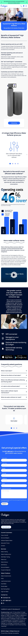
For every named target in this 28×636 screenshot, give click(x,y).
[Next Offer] (26, 2)
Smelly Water (4, 586)
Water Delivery (4, 562)
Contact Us (6, 598)
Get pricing (14, 123)
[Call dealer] (21, 6)
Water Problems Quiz (6, 554)
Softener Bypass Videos (6, 540)
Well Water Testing (5, 557)
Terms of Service (4, 501)
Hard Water (3, 583)
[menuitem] (24, 6)
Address (3, 468)
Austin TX (10, 609)
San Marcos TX (16, 609)
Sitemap (10, 633)
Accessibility (16, 633)
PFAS (2, 578)
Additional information (6, 488)
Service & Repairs (5, 538)
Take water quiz (6, 527)
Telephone (4, 478)
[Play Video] (14, 275)
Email (3, 483)
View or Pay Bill (4, 535)
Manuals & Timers (5, 543)
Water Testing (4, 551)
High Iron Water (4, 591)
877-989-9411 (9, 451)
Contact (3, 545)
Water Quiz (3, 559)
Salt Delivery (4, 564)
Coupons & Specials (5, 570)
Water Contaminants (6, 576)
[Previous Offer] (1, 2)
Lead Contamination (6, 581)
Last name (4, 463)
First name (4, 458)
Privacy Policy (22, 500)
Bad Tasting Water (5, 589)
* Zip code (4, 473)
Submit (4, 503)
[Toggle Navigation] (26, 6)
